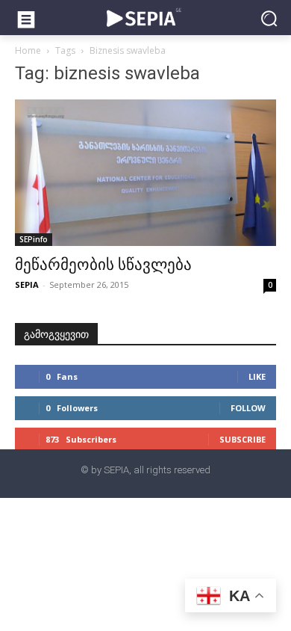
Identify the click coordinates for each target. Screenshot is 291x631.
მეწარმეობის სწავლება (103, 265)
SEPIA (27, 284)
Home (28, 50)
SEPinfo (33, 239)
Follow (248, 407)
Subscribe (242, 439)
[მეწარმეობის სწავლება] (145, 173)
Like (257, 376)
